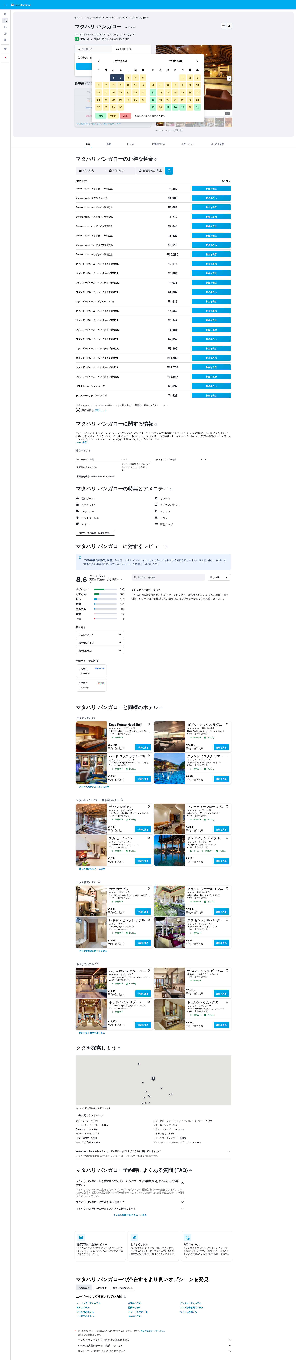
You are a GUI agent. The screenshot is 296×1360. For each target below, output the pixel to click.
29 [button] (113, 107)
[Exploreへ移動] (5, 40)
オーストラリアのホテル (88, 1303)
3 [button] (128, 77)
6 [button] (98, 85)
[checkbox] (91, 670)
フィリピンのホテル (138, 1311)
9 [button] (120, 85)
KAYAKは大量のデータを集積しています (100, 1345)
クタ (121, 17)
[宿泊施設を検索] (5, 21)
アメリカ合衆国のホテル (192, 1307)
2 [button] (120, 77)
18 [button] (135, 92)
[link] (94, 786)
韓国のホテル (134, 1307)
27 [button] (98, 107)
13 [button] (98, 92)
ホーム (77, 17)
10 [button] (128, 85)
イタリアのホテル (85, 1316)
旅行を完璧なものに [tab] (123, 1287)
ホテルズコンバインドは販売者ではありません (104, 1340)
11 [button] (135, 85)
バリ (107, 17)
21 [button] (106, 100)
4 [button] (135, 77)
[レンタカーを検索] (5, 27)
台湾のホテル (134, 1303)
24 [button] (128, 100)
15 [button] (113, 92)
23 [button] (120, 100)
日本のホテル (83, 1307)
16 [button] (120, 92)
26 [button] (143, 100)
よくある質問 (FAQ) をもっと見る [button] (130, 1214)
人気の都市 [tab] (101, 1287)
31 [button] (197, 107)
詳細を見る (143, 747)
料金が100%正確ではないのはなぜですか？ (102, 1351)
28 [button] (106, 107)
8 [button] (113, 85)
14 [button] (106, 92)
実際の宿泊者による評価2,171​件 (112, 39)
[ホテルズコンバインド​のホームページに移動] (20, 5)
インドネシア (89, 17)
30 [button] (120, 107)
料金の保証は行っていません (153, 1330)
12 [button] (143, 85)
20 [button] (98, 100)
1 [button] (113, 77)
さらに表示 (81, 442)
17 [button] (128, 92)
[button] (5, 4)
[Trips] (5, 49)
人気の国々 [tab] (84, 1287)
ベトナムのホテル (188, 1311)
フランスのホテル (85, 1311)
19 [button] (143, 92)
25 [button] (135, 100)
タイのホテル (134, 1316)
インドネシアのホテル (190, 1303)
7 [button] (106, 85)
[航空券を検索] (5, 14)
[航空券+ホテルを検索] (5, 34)
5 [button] (143, 77)
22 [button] (113, 100)
